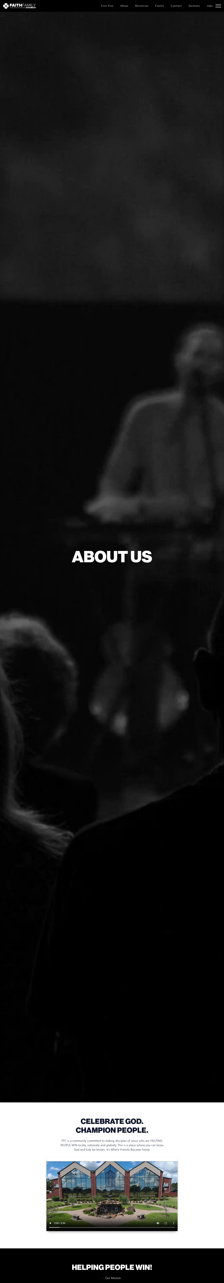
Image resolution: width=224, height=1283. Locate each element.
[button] (218, 6)
